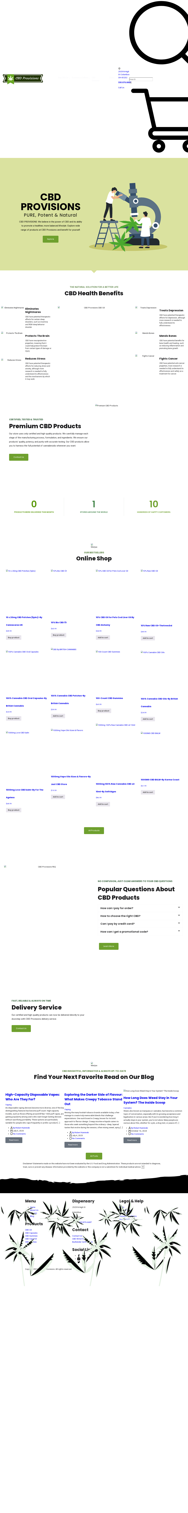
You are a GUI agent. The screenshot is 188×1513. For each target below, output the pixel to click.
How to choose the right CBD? (120, 916)
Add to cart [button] (58, 716)
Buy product (13, 637)
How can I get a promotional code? (124, 931)
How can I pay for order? (116, 908)
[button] (140, 908)
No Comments (19, 1134)
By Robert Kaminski (21, 1128)
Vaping (8, 1104)
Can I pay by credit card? (117, 924)
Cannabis (128, 1108)
